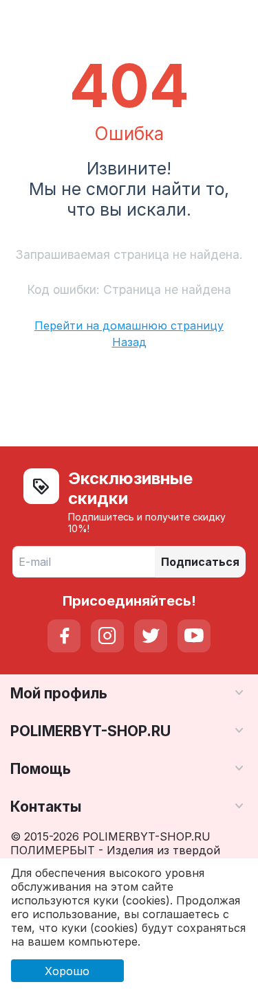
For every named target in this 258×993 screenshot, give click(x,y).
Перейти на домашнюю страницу (129, 325)
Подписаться (200, 562)
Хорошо (67, 971)
